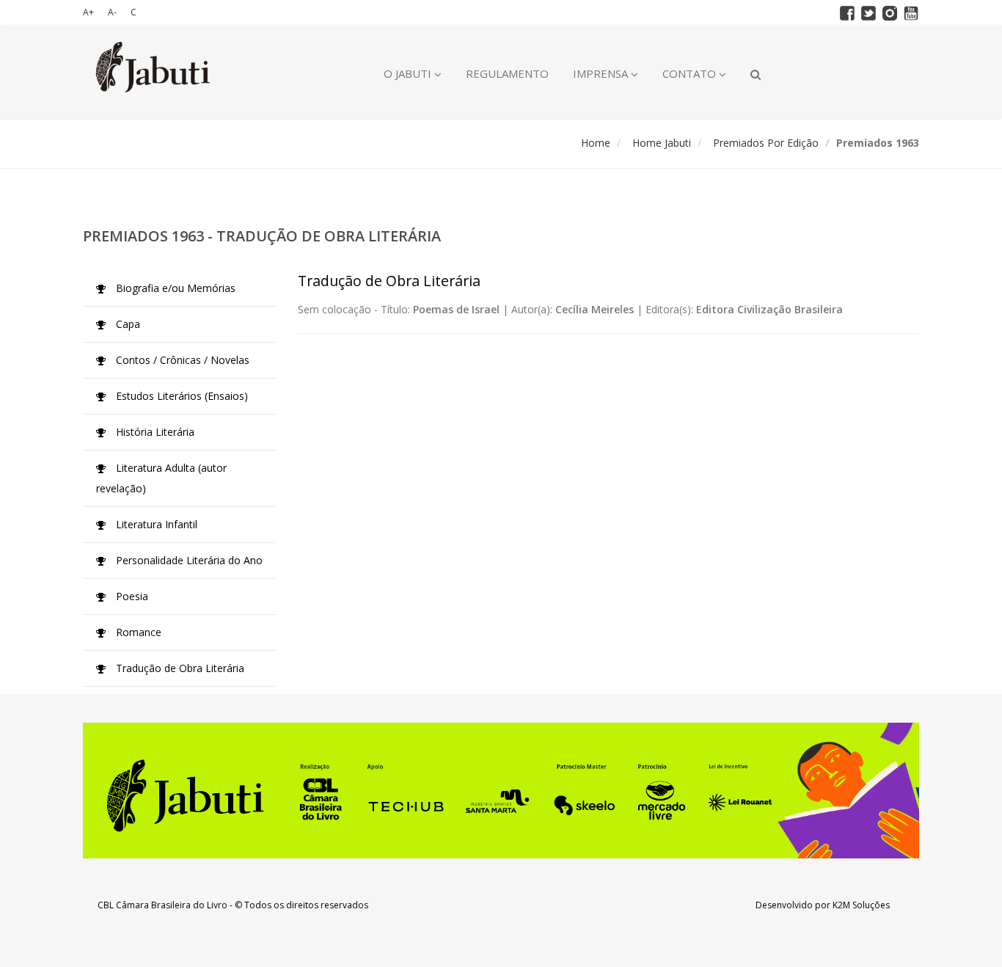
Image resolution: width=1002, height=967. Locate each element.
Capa (126, 324)
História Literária (153, 432)
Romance (137, 632)
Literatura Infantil (155, 524)
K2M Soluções (861, 905)
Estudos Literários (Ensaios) (180, 396)
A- (112, 12)
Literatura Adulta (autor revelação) (161, 478)
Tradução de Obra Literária (178, 668)
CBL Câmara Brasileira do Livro (162, 905)
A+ (88, 12)
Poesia (130, 596)
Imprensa (602, 73)
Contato (690, 73)
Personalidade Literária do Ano (188, 560)
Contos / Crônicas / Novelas (181, 360)
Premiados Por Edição (766, 143)
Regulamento (507, 73)
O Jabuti (409, 73)
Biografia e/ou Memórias (174, 288)
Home (595, 143)
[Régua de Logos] (501, 790)
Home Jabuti (661, 143)
